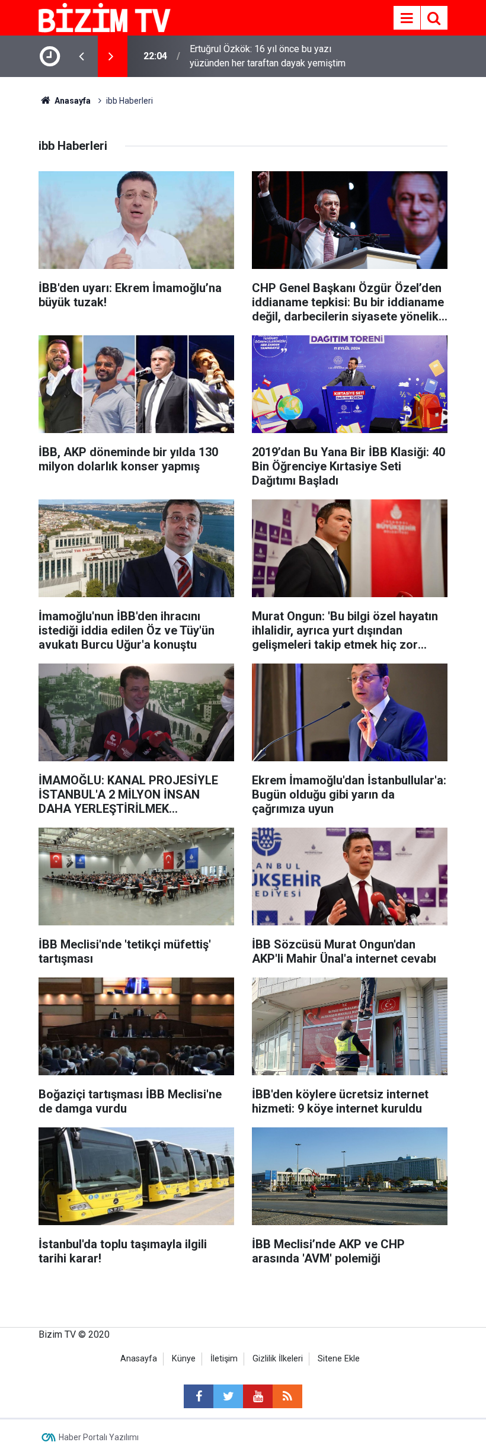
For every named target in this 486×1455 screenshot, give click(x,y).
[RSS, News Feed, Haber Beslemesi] (287, 1396)
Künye (184, 1359)
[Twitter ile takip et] (228, 1396)
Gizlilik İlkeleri (277, 1359)
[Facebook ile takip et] (198, 1396)
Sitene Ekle (339, 1359)
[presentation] (81, 56)
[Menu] (406, 18)
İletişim (224, 1359)
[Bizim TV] (105, 17)
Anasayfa (138, 1359)
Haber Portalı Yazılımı (99, 1437)
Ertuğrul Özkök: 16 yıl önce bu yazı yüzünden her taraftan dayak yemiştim (268, 56)
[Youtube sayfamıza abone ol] (258, 1396)
